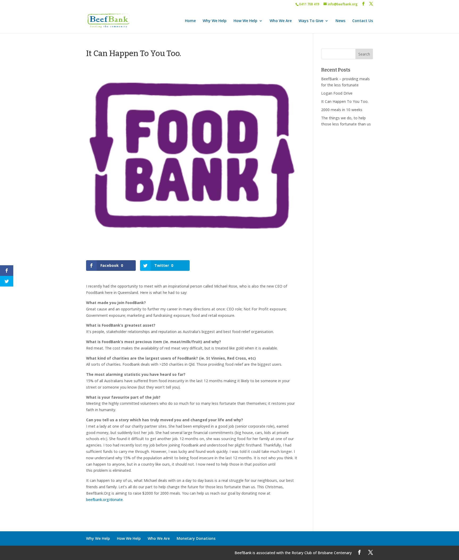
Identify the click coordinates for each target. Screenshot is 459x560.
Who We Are (281, 21)
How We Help (245, 21)
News (340, 21)
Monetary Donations (196, 538)
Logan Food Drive (336, 93)
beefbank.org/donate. (105, 499)
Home (190, 21)
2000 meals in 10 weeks (341, 109)
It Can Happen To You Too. (344, 101)
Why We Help (215, 21)
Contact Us (362, 21)
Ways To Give (311, 21)
